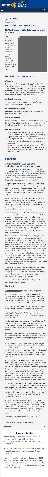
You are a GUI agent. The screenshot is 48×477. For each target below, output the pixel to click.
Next (44, 427)
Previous (6, 427)
